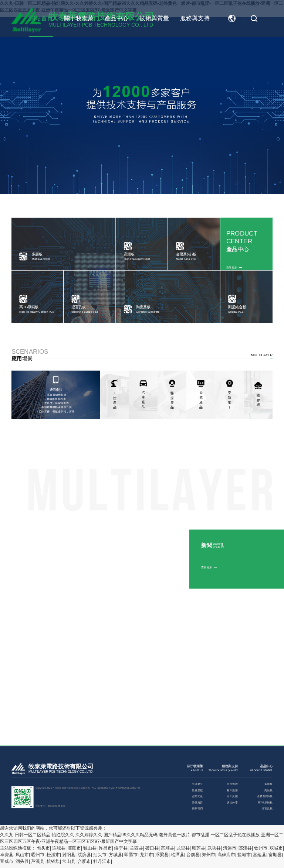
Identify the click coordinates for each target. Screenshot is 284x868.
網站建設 (52, 805)
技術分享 (232, 802)
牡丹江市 (102, 861)
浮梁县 (162, 854)
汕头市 (99, 854)
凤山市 (22, 854)
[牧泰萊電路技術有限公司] (18, 769)
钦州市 (260, 848)
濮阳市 (74, 848)
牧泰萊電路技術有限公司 (61, 766)
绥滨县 (84, 854)
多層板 (268, 784)
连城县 (58, 848)
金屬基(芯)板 (265, 796)
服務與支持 (195, 18)
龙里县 (183, 848)
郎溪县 (245, 848)
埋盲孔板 (267, 808)
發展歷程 (197, 790)
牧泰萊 (61, 805)
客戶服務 (232, 790)
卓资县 (6, 854)
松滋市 (53, 854)
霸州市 (37, 854)
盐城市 (244, 854)
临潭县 (177, 854)
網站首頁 (41, 18)
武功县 (214, 848)
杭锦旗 (53, 861)
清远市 (229, 848)
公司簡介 (197, 784)
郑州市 (208, 854)
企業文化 (197, 796)
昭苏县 (198, 848)
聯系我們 (197, 808)
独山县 (90, 848)
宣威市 (6, 861)
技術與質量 (154, 18)
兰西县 (136, 848)
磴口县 (152, 848)
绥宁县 (121, 848)
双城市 (276, 848)
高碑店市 (226, 854)
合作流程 (232, 784)
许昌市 (105, 848)
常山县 (68, 861)
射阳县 (68, 854)
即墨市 (131, 854)
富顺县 (167, 848)
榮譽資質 (197, 802)
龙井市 (146, 854)
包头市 (43, 848)
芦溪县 (37, 861)
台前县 (193, 854)
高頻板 (268, 790)
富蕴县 (259, 854)
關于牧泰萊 (79, 18)
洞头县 (22, 861)
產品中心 (116, 18)
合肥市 (84, 861)
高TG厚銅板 (265, 802)
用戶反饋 (232, 796)
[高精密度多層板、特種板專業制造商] (26, 19)
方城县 (115, 854)
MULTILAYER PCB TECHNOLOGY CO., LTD (60, 771)
